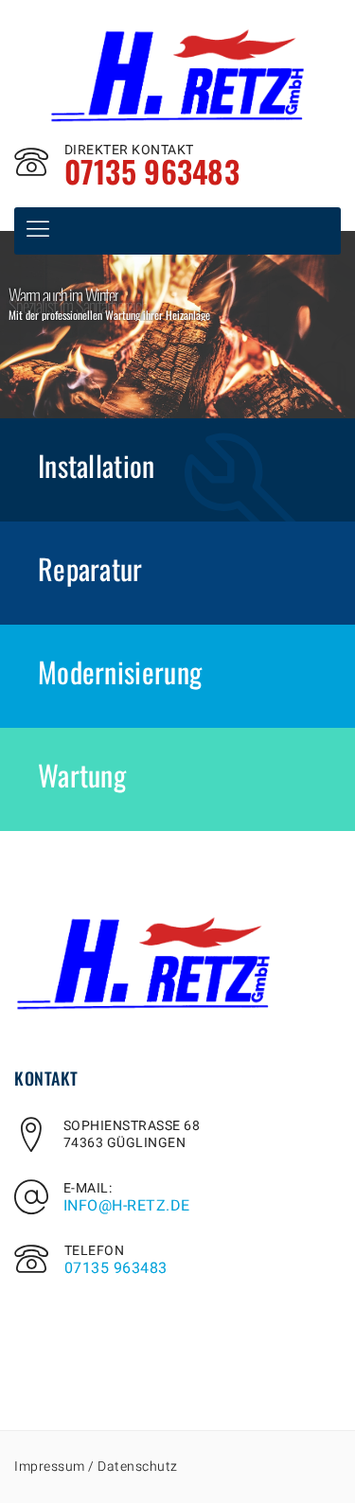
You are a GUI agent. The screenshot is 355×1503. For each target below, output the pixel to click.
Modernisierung (120, 671)
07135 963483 (116, 1268)
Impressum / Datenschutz (96, 1466)
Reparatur (90, 568)
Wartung (82, 774)
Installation (96, 465)
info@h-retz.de (126, 1205)
